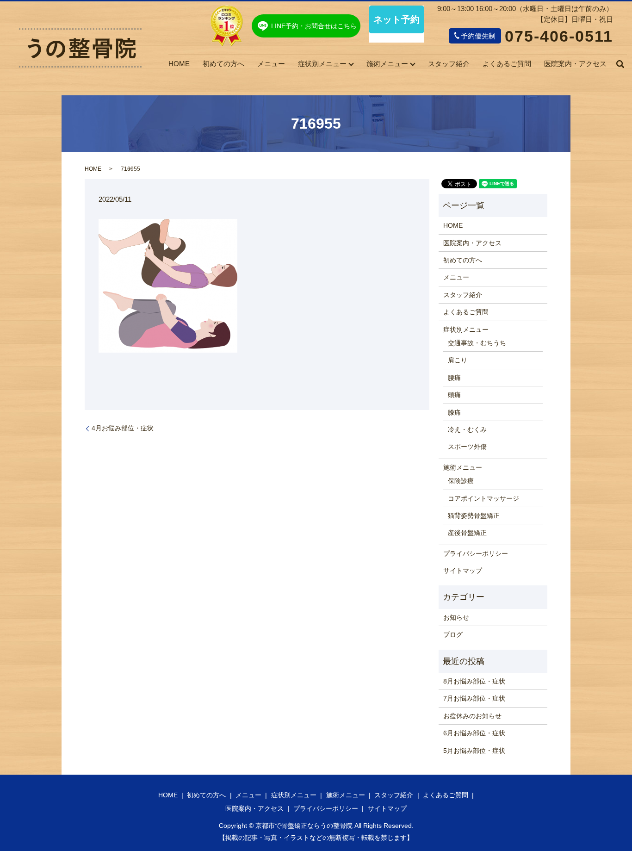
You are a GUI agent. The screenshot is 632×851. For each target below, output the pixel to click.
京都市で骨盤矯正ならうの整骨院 (304, 825)
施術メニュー (387, 64)
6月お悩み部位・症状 (474, 733)
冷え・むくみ (467, 429)
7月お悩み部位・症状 (474, 698)
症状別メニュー (322, 64)
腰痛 (454, 377)
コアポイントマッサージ (483, 498)
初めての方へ (223, 64)
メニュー (271, 64)
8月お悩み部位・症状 (474, 681)
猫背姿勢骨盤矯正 (474, 515)
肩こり (457, 360)
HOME (179, 64)
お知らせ (456, 617)
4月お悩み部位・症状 (123, 428)
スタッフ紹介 (449, 64)
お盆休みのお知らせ (472, 716)
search (620, 64)
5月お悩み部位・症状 (474, 750)
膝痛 (454, 412)
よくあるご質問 (507, 64)
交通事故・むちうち (477, 343)
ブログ (453, 634)
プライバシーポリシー (475, 553)
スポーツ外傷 (467, 446)
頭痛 (454, 394)
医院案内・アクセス (575, 64)
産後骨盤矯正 (467, 532)
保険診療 (461, 481)
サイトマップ (462, 570)
